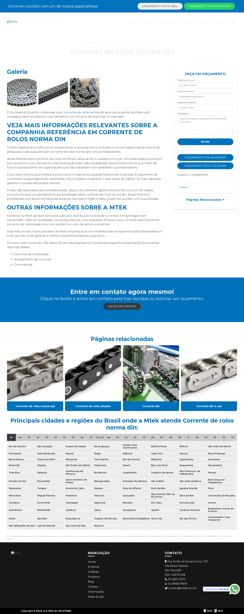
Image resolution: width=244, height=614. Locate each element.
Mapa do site (96, 596)
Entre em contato (122, 306)
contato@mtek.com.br (181, 588)
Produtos (187, 22)
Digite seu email (185, 91)
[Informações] (232, 23)
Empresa (149, 22)
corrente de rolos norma (81, 112)
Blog (203, 22)
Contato (219, 22)
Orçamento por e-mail (160, 6)
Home (132, 22)
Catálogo (167, 22)
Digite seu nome (185, 80)
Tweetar (183, 187)
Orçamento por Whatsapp (209, 6)
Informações (110, 43)
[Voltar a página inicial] (12, 23)
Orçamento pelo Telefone (205, 165)
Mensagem (183, 113)
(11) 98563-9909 (177, 583)
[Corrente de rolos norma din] (22, 93)
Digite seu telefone (186, 102)
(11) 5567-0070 (176, 579)
